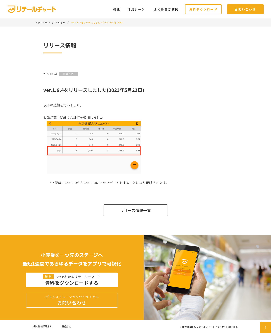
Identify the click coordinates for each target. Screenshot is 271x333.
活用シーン (136, 9)
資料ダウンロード (203, 9)
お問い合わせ (245, 9)
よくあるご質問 (166, 9)
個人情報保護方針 (42, 326)
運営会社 (66, 326)
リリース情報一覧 (135, 210)
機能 (116, 9)
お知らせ (68, 73)
